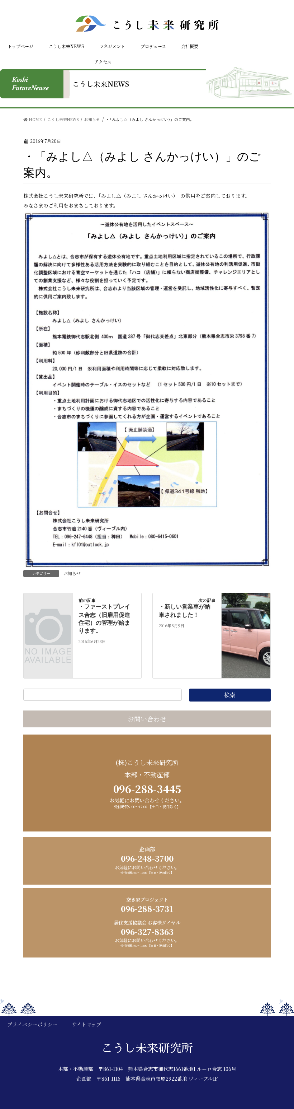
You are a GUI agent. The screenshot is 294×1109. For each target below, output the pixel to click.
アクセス (103, 62)
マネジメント (112, 46)
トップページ (20, 46)
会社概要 (189, 46)
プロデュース (153, 46)
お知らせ (72, 573)
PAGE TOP (282, 1076)
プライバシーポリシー (32, 1024)
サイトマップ (86, 1024)
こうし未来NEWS (66, 46)
